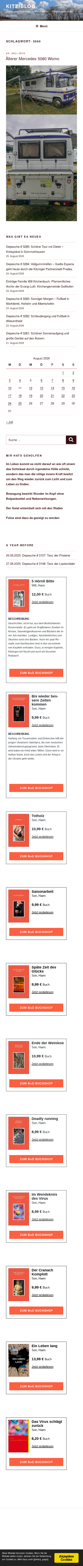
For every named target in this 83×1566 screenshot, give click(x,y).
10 (9, 388)
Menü (44, 26)
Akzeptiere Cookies (66, 1558)
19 (30, 395)
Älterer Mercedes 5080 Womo (32, 58)
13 (41, 388)
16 (73, 388)
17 (9, 395)
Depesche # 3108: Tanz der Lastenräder (48, 563)
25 (20, 403)
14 (52, 388)
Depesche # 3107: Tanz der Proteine (46, 555)
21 (52, 395)
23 (73, 395)
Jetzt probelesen (42, 602)
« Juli (9, 422)
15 (63, 388)
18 (20, 395)
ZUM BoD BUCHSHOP (36, 672)
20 (41, 395)
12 (30, 388)
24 (9, 403)
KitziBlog (21, 6)
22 (63, 395)
